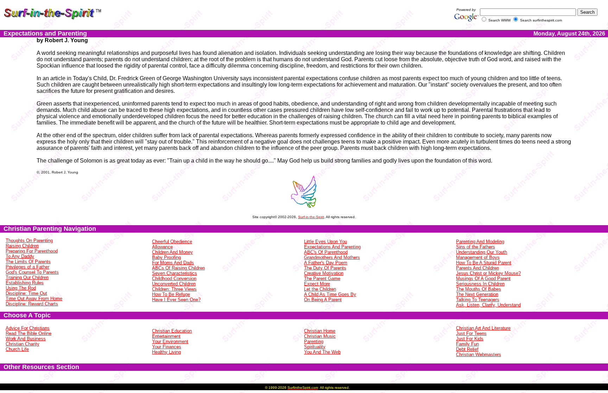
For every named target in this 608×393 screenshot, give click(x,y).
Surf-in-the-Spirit (311, 217)
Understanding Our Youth (481, 252)
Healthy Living (166, 352)
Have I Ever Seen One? (176, 299)
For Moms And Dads (173, 262)
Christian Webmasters (478, 354)
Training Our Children (27, 277)
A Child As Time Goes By (330, 294)
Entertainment (166, 336)
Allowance (162, 246)
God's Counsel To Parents (32, 272)
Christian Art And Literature (483, 328)
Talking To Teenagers (477, 299)
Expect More (317, 283)
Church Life (17, 349)
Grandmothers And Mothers (332, 257)
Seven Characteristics (174, 273)
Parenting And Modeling (480, 241)
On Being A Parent (323, 299)
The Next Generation (477, 294)
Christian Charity (22, 344)
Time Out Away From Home (34, 298)
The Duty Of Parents (325, 268)
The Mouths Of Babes (478, 289)
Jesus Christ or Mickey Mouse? (488, 273)
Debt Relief (467, 349)
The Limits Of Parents (28, 261)
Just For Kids (469, 338)
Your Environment (170, 341)
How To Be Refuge (171, 294)
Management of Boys (478, 257)
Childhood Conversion (174, 278)
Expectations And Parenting (332, 246)
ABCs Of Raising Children (178, 268)
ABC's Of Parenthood (326, 252)
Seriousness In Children (480, 283)
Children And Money (172, 252)
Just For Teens (471, 333)
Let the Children (320, 289)
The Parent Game (322, 278)
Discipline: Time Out (26, 293)
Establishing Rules (25, 282)
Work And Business (26, 338)
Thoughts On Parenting (29, 240)
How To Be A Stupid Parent (483, 262)
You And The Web (322, 352)
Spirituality (314, 346)
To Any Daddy (20, 256)
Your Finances (166, 346)
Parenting (313, 341)
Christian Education (172, 331)
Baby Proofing (166, 257)
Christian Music (320, 336)
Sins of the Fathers (475, 246)
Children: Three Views (174, 289)
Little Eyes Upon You (325, 241)
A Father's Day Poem (325, 262)
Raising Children (22, 245)
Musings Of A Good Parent (483, 278)
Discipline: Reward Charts (32, 303)
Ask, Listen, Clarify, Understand (488, 305)
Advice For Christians (28, 328)
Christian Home (319, 331)
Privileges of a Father (27, 267)
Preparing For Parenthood (32, 251)
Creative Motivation (323, 273)
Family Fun (467, 344)
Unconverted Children (174, 283)
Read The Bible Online (28, 333)
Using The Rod (21, 288)
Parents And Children (477, 268)
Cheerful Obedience (172, 241)
